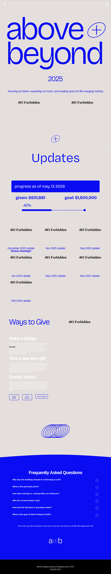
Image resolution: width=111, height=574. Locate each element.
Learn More (14, 397)
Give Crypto (41, 396)
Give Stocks (27, 397)
